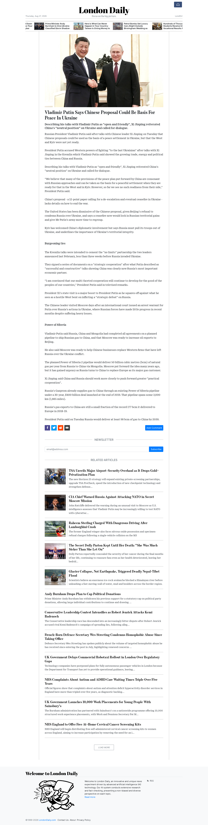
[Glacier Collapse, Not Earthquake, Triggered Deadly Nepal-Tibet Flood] (55, 577)
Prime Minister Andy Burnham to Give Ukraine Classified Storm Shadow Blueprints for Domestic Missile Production (49, 28)
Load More (104, 747)
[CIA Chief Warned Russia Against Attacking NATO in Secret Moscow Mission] (55, 502)
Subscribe (156, 449)
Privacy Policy (84, 820)
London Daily (104, 10)
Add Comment (154, 427)
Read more (90, 797)
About (73, 820)
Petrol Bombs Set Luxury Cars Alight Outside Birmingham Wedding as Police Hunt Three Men (127, 27)
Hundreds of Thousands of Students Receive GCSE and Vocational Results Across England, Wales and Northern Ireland (168, 28)
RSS (151, 780)
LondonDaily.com (47, 820)
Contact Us (63, 820)
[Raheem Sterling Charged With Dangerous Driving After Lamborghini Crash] (55, 528)
